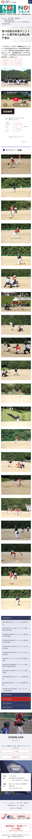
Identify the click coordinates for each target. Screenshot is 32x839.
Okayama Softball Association (16, 828)
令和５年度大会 (7, 695)
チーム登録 (20, 805)
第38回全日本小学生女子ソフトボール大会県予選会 (15, 647)
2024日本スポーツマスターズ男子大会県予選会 (15, 659)
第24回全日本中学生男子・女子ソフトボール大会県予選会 (15, 690)
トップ (5, 803)
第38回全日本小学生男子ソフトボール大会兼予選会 (15, 653)
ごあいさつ (12, 803)
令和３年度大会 (7, 703)
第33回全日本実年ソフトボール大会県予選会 (15, 683)
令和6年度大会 (7, 618)
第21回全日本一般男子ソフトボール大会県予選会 (15, 671)
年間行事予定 (12, 805)
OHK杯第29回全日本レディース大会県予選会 (15, 677)
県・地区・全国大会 (14, 18)
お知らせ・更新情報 (16, 808)
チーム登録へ (16, 751)
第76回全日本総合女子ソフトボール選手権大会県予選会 (15, 635)
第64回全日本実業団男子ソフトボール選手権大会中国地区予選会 (15, 665)
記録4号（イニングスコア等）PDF (11, 64)
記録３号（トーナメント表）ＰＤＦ (11, 60)
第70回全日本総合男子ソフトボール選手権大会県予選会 (15, 641)
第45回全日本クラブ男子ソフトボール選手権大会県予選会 (15, 629)
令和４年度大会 (9, 20)
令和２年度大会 (7, 707)
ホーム (4, 18)
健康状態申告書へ (16, 757)
